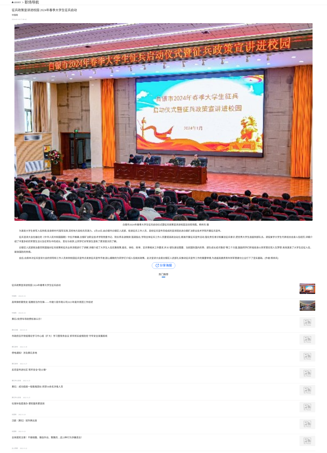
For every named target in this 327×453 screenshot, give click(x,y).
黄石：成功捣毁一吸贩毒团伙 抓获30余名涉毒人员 (37, 386)
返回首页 (17, 2)
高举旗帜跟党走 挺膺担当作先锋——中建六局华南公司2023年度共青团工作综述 (52, 302)
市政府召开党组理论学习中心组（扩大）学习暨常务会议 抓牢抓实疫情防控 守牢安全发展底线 (59, 336)
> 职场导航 (30, 2)
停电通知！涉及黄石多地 (24, 353)
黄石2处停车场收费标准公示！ (27, 319)
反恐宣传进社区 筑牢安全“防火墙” (29, 370)
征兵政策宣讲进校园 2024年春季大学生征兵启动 (36, 285)
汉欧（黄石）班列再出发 (24, 420)
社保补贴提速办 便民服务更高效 (28, 403)
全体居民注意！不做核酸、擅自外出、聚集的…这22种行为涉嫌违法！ (47, 437)
